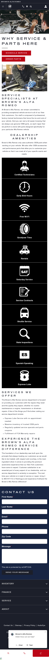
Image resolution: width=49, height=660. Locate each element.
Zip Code (6, 537)
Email (5, 517)
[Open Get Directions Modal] (27, 6)
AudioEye (41, 625)
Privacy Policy (29, 625)
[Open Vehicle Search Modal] (31, 6)
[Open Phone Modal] (23, 6)
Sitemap (18, 625)
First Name (8, 497)
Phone (5, 527)
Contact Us (8, 625)
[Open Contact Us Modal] (24, 653)
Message (7, 547)
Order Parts (13, 59)
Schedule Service (16, 53)
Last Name (7, 507)
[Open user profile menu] (46, 6)
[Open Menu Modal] (3, 6)
